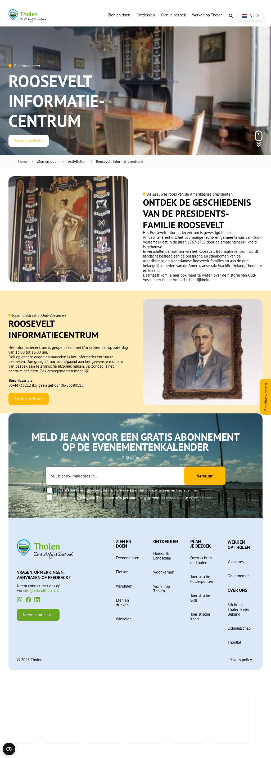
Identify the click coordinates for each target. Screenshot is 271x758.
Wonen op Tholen (161, 589)
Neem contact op (38, 614)
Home (23, 161)
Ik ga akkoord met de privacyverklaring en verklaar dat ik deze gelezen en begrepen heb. (128, 490)
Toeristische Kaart (200, 616)
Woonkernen (163, 572)
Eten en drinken (122, 602)
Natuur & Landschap (162, 556)
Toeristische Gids (200, 598)
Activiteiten (77, 161)
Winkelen (124, 619)
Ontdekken (146, 15)
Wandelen (124, 586)
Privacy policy (240, 659)
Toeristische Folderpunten (201, 579)
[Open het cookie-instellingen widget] (9, 749)
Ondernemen (239, 576)
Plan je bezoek (173, 15)
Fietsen (122, 572)
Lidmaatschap (239, 628)
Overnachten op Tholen (201, 560)
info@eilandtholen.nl (41, 590)
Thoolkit (234, 642)
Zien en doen (119, 15)
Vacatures (236, 562)
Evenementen (127, 558)
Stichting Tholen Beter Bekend (239, 609)
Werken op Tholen (207, 15)
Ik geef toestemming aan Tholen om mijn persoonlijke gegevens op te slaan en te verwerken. (131, 497)
